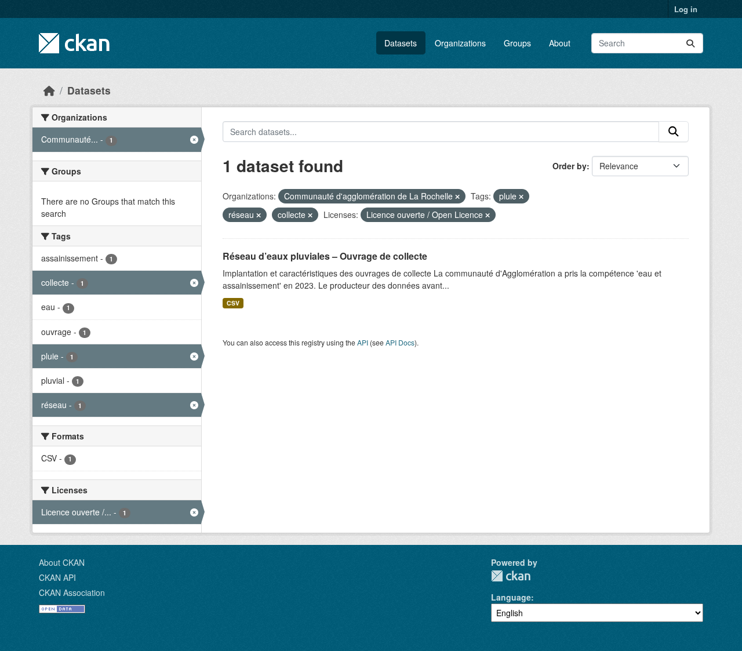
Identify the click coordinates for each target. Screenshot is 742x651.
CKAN (510, 576)
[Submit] (690, 43)
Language (511, 597)
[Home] (49, 90)
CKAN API (57, 577)
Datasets (400, 43)
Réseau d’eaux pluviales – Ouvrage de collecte (325, 256)
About (559, 43)
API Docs (399, 342)
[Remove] (457, 196)
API (362, 342)
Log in (685, 8)
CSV (233, 303)
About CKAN (62, 562)
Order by (569, 166)
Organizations (460, 43)
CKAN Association (72, 592)
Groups (517, 43)
